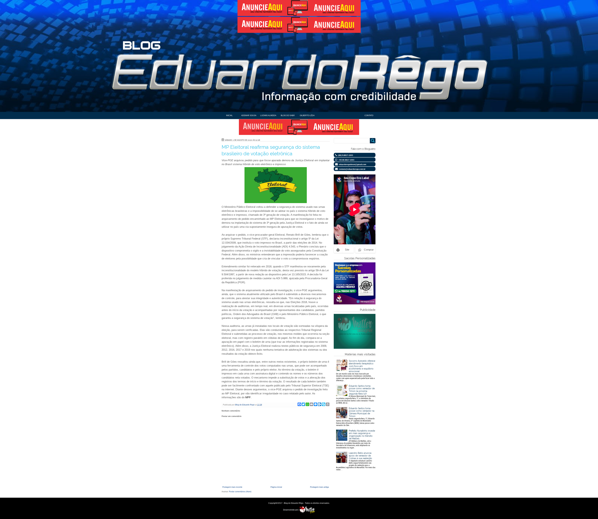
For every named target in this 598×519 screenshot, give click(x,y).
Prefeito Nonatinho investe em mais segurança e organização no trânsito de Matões (355, 439)
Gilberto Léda (307, 115)
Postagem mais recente (232, 487)
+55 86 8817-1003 (346, 160)
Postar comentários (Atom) (240, 492)
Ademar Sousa (248, 115)
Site (347, 249)
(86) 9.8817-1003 (345, 155)
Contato (369, 115)
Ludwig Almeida (268, 115)
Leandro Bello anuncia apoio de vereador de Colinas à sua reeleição (355, 461)
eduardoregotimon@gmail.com (352, 164)
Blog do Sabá (288, 115)
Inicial (229, 115)
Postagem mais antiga (319, 487)
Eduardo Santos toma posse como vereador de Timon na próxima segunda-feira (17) (355, 394)
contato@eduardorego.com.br (352, 169)
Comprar (369, 249)
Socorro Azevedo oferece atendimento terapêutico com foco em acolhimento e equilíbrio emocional (355, 371)
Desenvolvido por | (291, 510)
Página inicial (276, 487)
